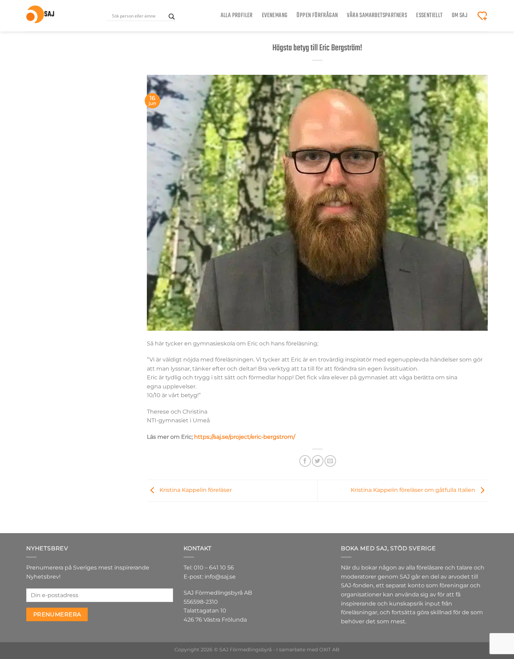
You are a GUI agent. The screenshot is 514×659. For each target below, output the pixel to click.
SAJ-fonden (357, 585)
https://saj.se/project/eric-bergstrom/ (244, 437)
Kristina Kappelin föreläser (195, 490)
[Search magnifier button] (172, 16)
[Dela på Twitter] (317, 461)
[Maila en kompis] (330, 461)
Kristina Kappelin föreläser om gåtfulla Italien (414, 490)
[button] (482, 16)
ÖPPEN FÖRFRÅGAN (317, 15)
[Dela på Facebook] (305, 461)
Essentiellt (429, 15)
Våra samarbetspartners (377, 15)
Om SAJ (459, 15)
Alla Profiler (237, 15)
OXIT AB (329, 649)
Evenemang (275, 15)
